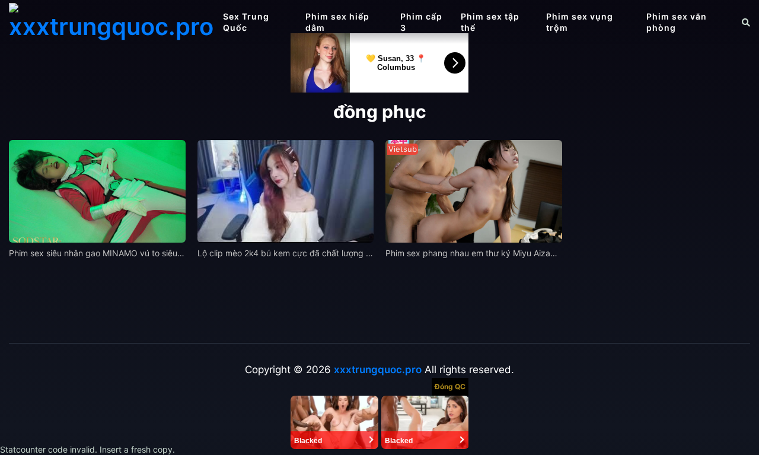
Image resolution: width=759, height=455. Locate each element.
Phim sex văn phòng (676, 22)
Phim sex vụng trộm (579, 22)
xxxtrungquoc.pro (378, 370)
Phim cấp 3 (421, 22)
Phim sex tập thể (490, 22)
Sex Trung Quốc (246, 22)
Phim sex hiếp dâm (337, 22)
